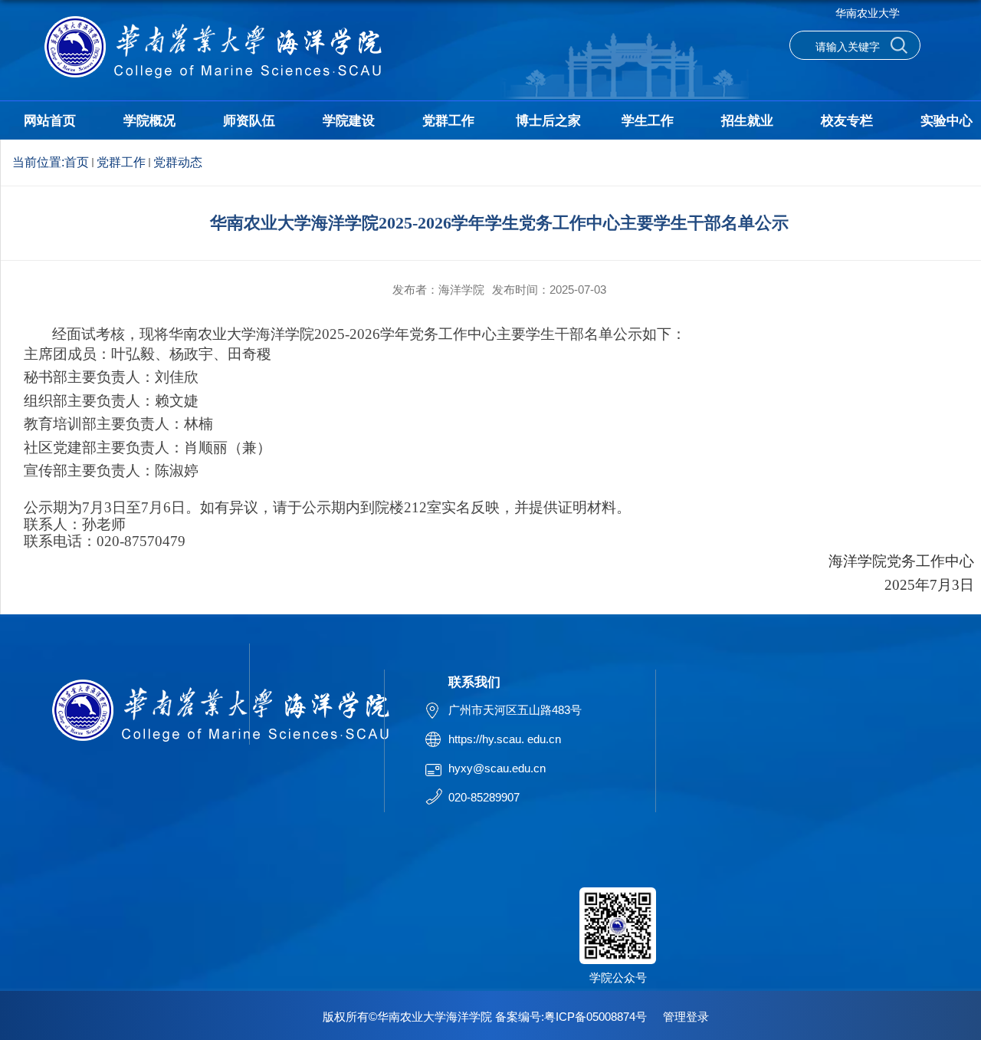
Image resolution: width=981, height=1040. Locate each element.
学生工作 (648, 121)
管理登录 (686, 1016)
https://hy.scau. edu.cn (504, 738)
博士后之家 (548, 121)
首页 (76, 162)
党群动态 (177, 162)
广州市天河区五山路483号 (515, 709)
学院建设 (349, 121)
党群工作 (448, 121)
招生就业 (747, 121)
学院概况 (149, 121)
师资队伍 (249, 121)
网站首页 (50, 121)
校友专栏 (847, 121)
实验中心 (946, 121)
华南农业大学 (867, 13)
